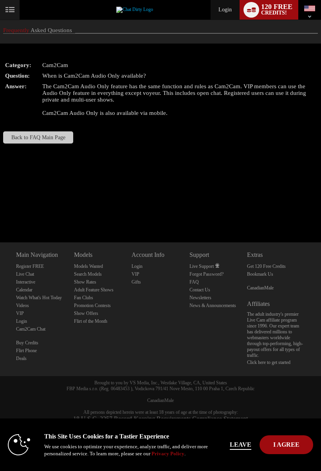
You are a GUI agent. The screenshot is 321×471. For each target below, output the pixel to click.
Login (225, 10)
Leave (240, 444)
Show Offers (86, 313)
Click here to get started (268, 362)
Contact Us (199, 290)
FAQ (194, 282)
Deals (21, 358)
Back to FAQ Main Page (38, 137)
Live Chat (25, 274)
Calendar (24, 290)
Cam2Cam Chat (30, 329)
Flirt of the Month (90, 321)
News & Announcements (212, 305)
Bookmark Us (260, 274)
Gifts (136, 282)
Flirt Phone (26, 350)
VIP (20, 313)
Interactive (25, 282)
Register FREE (30, 266)
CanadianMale (260, 288)
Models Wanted (88, 266)
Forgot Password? (206, 274)
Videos (22, 305)
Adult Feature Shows (94, 290)
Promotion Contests (92, 305)
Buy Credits (27, 343)
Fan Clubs (83, 297)
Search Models (88, 274)
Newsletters (200, 297)
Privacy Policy (167, 453)
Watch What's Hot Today (39, 297)
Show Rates (85, 282)
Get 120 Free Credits (266, 266)
